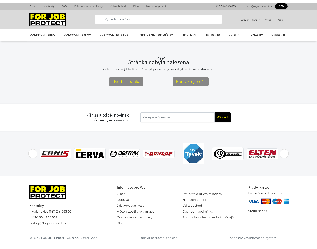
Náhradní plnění (156, 6)
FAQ (64, 6)
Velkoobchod (118, 6)
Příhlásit (223, 117)
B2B (281, 6)
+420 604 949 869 (225, 6)
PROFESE (235, 35)
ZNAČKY (257, 35)
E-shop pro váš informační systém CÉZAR (257, 238)
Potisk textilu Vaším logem (202, 194)
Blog (136, 6)
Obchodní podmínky (198, 211)
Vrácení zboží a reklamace (135, 211)
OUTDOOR (212, 35)
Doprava (123, 200)
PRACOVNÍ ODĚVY (77, 35)
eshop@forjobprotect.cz (258, 6)
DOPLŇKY (189, 35)
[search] (98, 19)
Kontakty (48, 6)
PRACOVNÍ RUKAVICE (115, 35)
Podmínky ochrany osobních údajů (208, 217)
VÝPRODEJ (279, 35)
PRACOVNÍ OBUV (42, 35)
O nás (32, 6)
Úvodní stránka (126, 81)
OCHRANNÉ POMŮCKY (156, 35)
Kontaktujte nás (190, 81)
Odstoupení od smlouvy (88, 6)
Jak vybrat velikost (130, 205)
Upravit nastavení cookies (158, 238)
